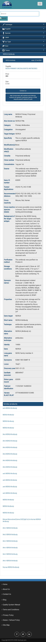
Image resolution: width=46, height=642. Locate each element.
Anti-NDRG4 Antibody (10, 434)
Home (4, 584)
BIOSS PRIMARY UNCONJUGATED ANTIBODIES (21, 68)
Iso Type (8, 41)
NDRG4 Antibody (8, 415)
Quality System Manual (11, 605)
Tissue (7, 50)
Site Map (6, 625)
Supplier (8, 29)
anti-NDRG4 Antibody (10, 408)
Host (6, 46)
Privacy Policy (8, 615)
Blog (4, 600)
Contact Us (6, 594)
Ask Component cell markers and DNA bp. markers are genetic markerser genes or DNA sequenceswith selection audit (23, 97)
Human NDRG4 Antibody (11, 567)
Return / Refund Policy (11, 620)
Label (7, 37)
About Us (6, 589)
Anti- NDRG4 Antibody (10, 528)
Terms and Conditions (10, 610)
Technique (8, 24)
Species (7, 33)
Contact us (23, 91)
